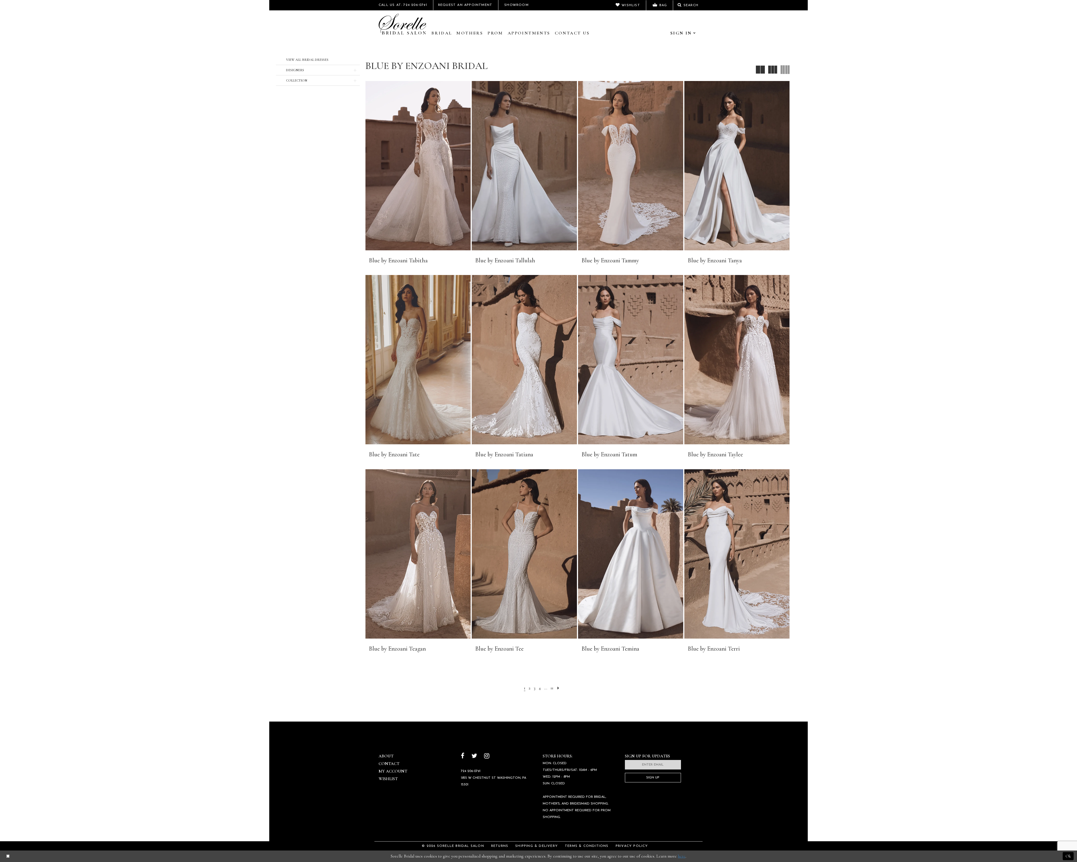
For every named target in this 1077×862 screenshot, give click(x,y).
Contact (389, 763)
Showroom (516, 5)
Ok (1068, 856)
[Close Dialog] (8, 856)
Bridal (441, 33)
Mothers (469, 33)
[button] (318, 70)
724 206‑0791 (470, 771)
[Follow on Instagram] (487, 756)
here (681, 856)
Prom (495, 33)
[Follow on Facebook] (462, 756)
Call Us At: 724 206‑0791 (403, 5)
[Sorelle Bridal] (402, 24)
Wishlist (388, 778)
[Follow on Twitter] (474, 756)
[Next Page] (558, 688)
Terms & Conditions (587, 846)
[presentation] (418, 165)
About (386, 756)
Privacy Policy (632, 846)
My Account (393, 771)
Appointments (529, 33)
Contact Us (572, 33)
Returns (499, 846)
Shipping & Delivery (536, 846)
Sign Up (652, 777)
